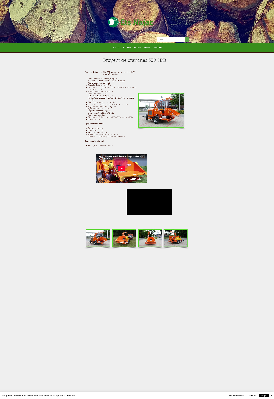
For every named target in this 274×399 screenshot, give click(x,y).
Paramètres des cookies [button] (236, 396)
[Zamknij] (271, 395)
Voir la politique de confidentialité (64, 396)
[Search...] (187, 39)
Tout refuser (252, 396)
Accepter (264, 396)
